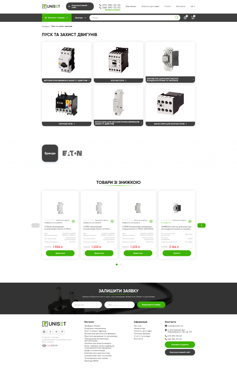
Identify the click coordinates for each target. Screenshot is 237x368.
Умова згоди (139, 328)
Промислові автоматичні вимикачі (100, 333)
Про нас (138, 326)
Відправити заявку (151, 304)
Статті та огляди (142, 336)
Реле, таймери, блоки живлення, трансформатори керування (99, 347)
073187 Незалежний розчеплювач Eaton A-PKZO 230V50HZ (96, 228)
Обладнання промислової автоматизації (96, 340)
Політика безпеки (142, 333)
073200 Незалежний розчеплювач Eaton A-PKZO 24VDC (58, 228)
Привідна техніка (92, 326)
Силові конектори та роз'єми (98, 355)
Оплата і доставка (150, 6)
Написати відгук (62, 220)
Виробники (131, 6)
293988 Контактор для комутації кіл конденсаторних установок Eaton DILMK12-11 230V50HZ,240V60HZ (176, 228)
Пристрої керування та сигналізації (100, 336)
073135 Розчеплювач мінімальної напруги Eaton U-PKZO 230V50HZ (137, 228)
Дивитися (60, 253)
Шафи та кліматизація (94, 350)
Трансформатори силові (96, 358)
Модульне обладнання (95, 328)
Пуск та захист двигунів (95, 331)
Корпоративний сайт (180, 352)
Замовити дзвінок (112, 10)
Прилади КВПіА (91, 361)
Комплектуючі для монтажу (97, 353)
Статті (168, 6)
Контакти (180, 6)
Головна (45, 26)
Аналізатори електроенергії (97, 343)
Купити (177, 253)
